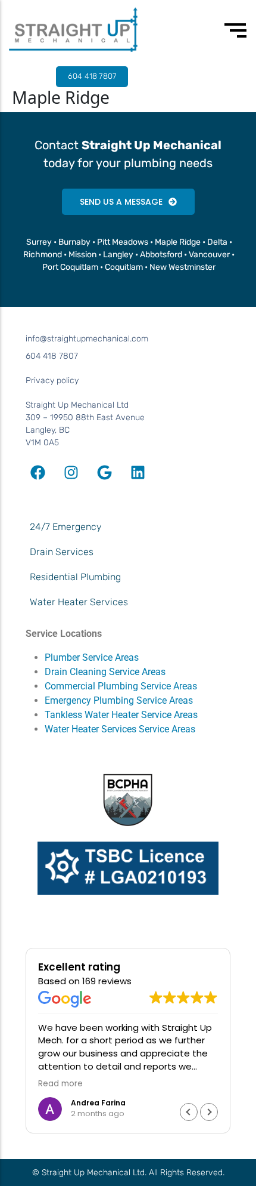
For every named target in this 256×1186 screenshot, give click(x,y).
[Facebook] (37, 473)
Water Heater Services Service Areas (120, 729)
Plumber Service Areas (92, 657)
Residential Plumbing (75, 577)
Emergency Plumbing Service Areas (119, 700)
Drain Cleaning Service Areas (105, 671)
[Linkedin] (137, 473)
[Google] (104, 473)
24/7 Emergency (66, 526)
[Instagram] (71, 473)
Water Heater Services (79, 602)
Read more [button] (60, 1084)
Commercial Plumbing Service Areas (121, 686)
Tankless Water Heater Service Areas (122, 714)
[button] (209, 1112)
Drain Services (61, 551)
